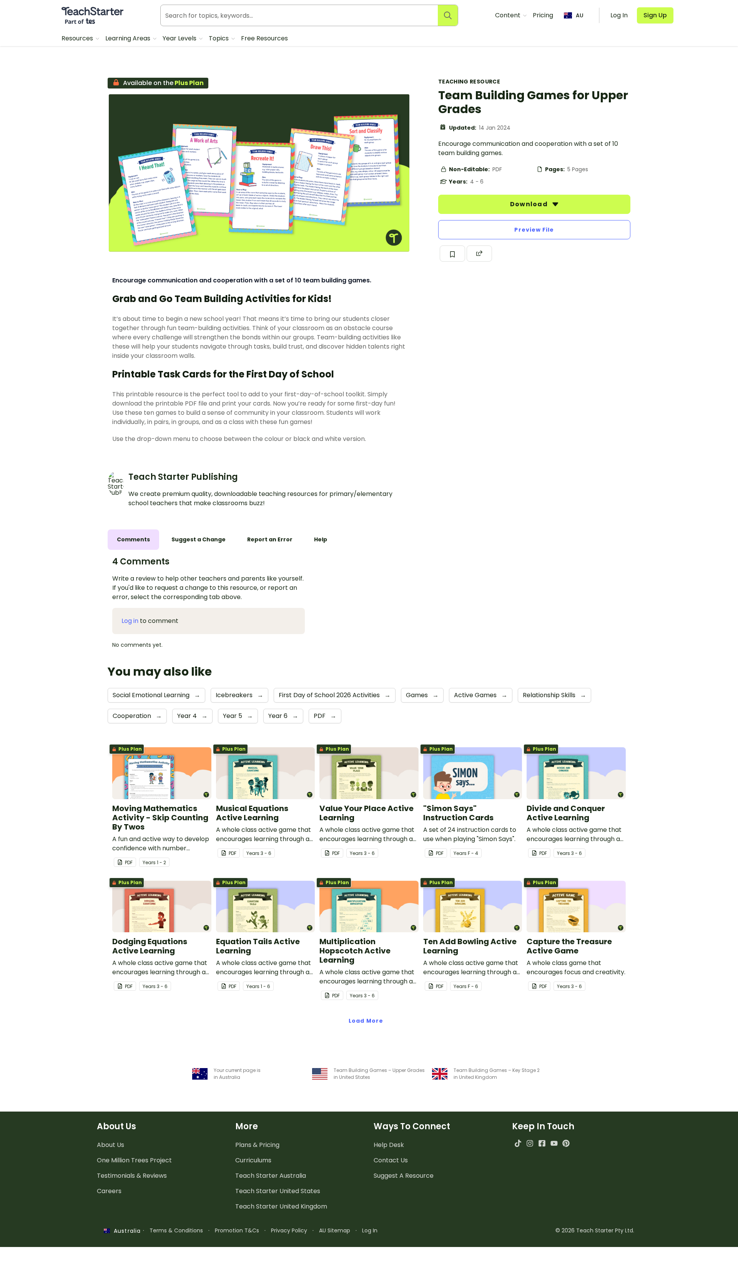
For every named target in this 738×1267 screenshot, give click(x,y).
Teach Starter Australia (270, 1175)
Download (529, 204)
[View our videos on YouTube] (554, 1143)
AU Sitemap (334, 1230)
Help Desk (389, 1144)
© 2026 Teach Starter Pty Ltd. (594, 1230)
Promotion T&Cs (237, 1230)
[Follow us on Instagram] (530, 1143)
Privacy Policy (289, 1230)
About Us (110, 1144)
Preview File (534, 230)
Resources (78, 38)
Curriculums (253, 1160)
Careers (109, 1191)
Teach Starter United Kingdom (281, 1206)
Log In (369, 1230)
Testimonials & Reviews (132, 1175)
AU (579, 15)
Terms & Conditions (176, 1230)
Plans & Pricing (257, 1144)
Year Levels (180, 38)
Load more (366, 1021)
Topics (219, 38)
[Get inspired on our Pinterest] (566, 1143)
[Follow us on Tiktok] (518, 1143)
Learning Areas (128, 38)
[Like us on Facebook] (542, 1143)
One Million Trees (134, 1160)
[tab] (133, 539)
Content (508, 15)
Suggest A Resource (404, 1175)
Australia (125, 1231)
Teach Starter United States (277, 1191)
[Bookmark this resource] (452, 253)
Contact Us (391, 1160)
